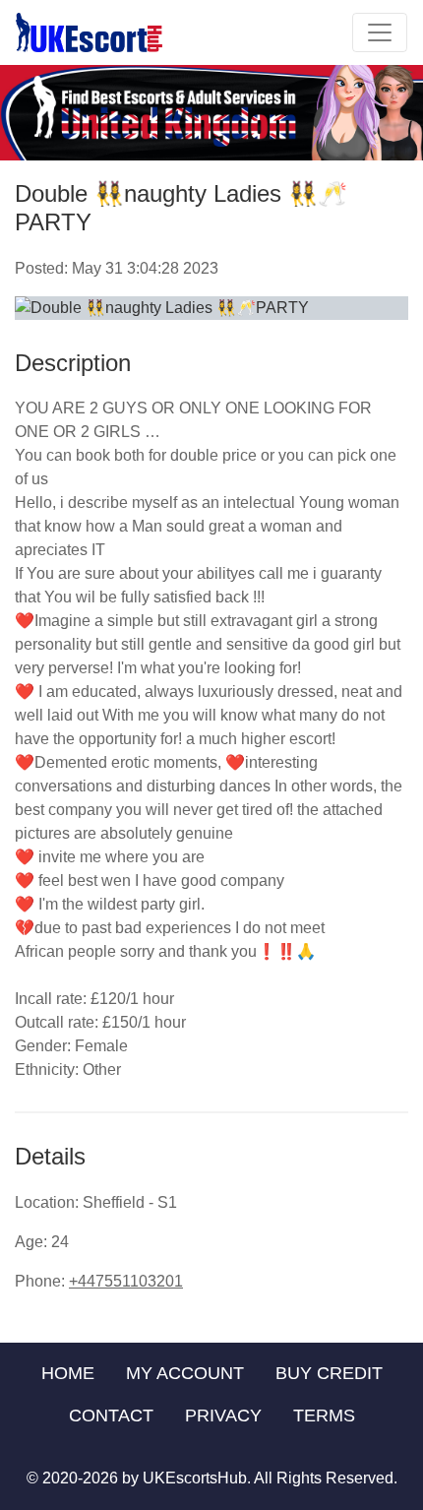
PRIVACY (223, 1415)
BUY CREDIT (329, 1373)
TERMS (324, 1415)
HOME (67, 1373)
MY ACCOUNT (185, 1373)
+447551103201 (126, 1281)
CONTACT (111, 1415)
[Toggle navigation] (379, 32)
